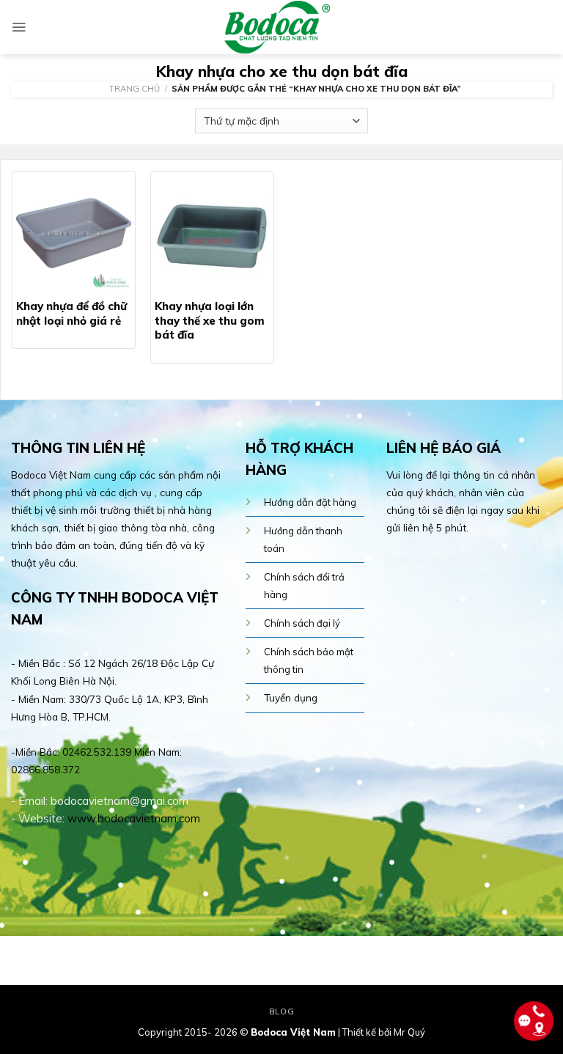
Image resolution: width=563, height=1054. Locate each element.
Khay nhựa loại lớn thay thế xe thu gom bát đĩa (210, 320)
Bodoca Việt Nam (293, 1032)
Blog (281, 1011)
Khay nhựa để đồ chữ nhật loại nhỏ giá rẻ (71, 313)
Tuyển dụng (290, 697)
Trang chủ (134, 89)
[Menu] (18, 27)
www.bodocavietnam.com (133, 818)
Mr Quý (409, 1032)
